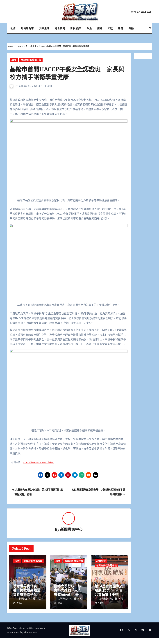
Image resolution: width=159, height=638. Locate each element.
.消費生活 (44, 28)
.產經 (99, 28)
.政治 (89, 28)
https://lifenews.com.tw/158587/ (38, 462)
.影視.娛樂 (75, 28)
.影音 (120, 28)
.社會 (13, 28)
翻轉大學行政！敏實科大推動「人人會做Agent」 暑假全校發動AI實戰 (68, 592)
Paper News (13, 632)
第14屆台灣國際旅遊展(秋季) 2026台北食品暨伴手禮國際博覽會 (109, 592)
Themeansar (30, 632)
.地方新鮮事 (27, 28)
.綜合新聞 (59, 28)
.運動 (131, 28)
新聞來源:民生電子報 (31, 59)
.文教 (110, 28)
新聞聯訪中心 (26, 85)
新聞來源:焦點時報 (33, 560)
